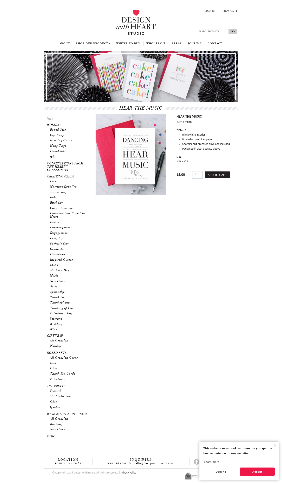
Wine (53, 329)
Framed (55, 391)
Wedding (56, 324)
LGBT (54, 265)
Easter (54, 222)
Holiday (54, 125)
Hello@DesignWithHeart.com (154, 463)
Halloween (57, 254)
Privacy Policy (128, 472)
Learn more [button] (211, 461)
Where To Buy (128, 43)
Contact (215, 43)
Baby (53, 197)
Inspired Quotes (61, 259)
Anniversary (58, 192)
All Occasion (59, 340)
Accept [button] (257, 471)
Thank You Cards (62, 374)
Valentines (57, 379)
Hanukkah (57, 151)
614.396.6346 (117, 463)
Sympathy (57, 292)
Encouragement (61, 227)
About (65, 43)
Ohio (53, 368)
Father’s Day (59, 243)
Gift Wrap (57, 135)
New (50, 118)
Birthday (56, 202)
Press (177, 43)
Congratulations (62, 208)
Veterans (56, 318)
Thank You (58, 297)
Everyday (56, 238)
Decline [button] (221, 471)
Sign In (210, 11)
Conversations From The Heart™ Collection (65, 167)
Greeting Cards (61, 140)
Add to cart (217, 175)
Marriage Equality (63, 186)
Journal (195, 43)
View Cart (230, 11)
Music (54, 276)
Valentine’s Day (61, 313)
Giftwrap (55, 336)
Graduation (58, 249)
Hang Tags (58, 146)
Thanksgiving (60, 302)
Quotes (55, 407)
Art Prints (56, 386)
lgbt (53, 156)
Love (53, 181)
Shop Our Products (93, 43)
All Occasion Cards (64, 357)
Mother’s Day (60, 270)
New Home (57, 281)
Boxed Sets (58, 129)
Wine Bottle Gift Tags (67, 414)
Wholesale (156, 43)
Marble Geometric (62, 396)
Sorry (54, 286)
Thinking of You (61, 308)
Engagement (59, 233)
